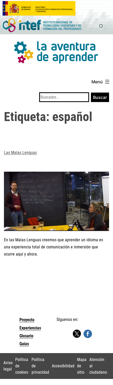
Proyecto (26, 319)
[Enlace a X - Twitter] (77, 334)
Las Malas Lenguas (20, 152)
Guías (24, 343)
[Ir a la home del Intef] (42, 25)
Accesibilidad (63, 365)
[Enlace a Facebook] (87, 333)
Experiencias (30, 327)
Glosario (26, 335)
